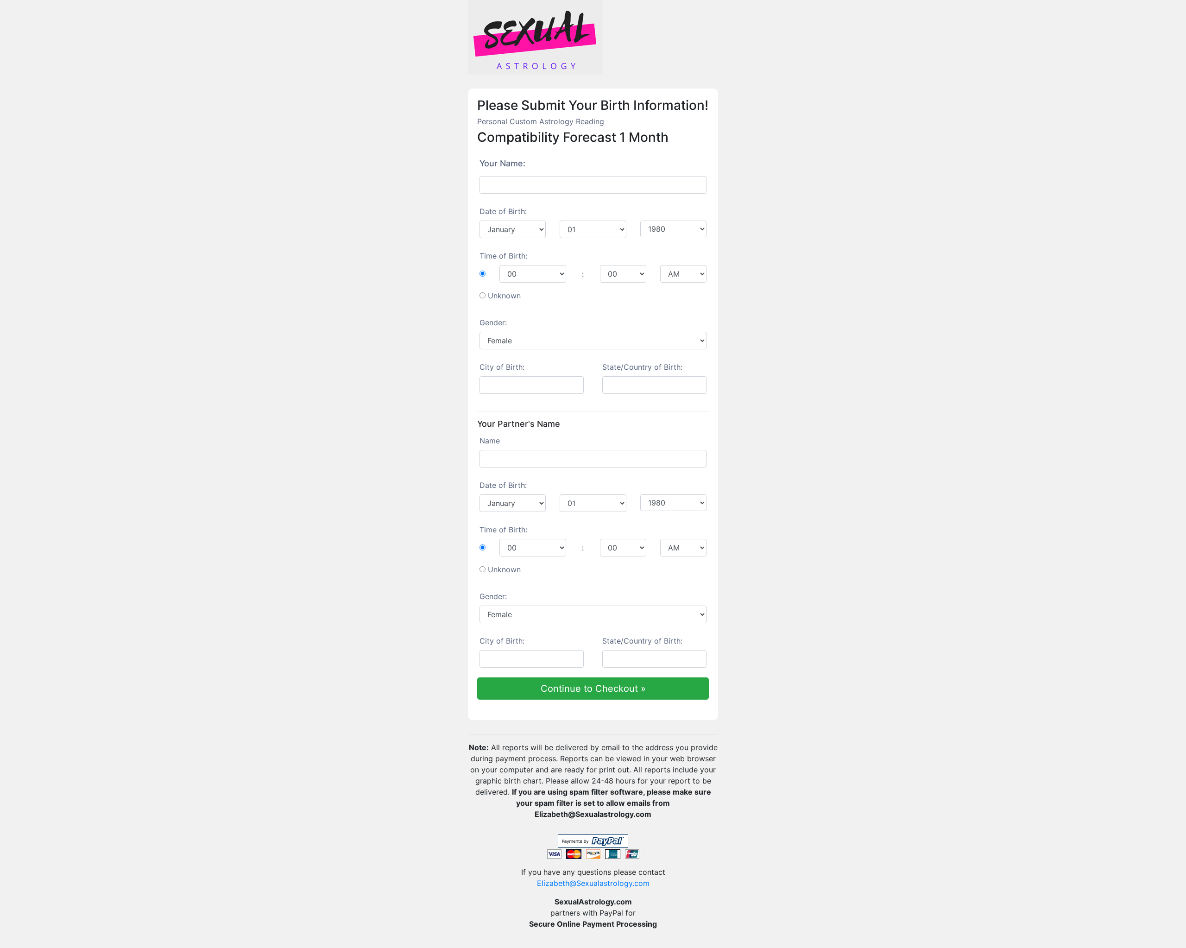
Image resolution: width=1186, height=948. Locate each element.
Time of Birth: (503, 255)
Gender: (493, 322)
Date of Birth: (503, 211)
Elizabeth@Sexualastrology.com (593, 883)
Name (489, 440)
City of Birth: (501, 367)
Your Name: (502, 163)
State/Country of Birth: (642, 367)
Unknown (504, 295)
